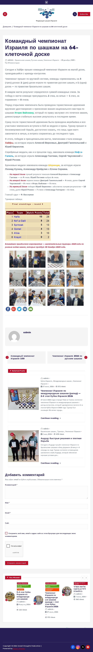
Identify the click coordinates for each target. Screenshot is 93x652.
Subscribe (84, 14)
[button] (83, 577)
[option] (18, 595)
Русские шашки (37, 60)
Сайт (7, 523)
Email (8, 513)
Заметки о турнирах (78, 583)
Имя (7, 503)
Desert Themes (19, 648)
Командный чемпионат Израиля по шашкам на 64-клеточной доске (40, 27)
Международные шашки (62, 381)
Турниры (60, 431)
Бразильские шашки (22, 60)
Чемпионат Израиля (51, 60)
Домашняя (7, 27)
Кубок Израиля (46, 381)
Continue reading (50, 418)
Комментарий (11, 485)
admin (10, 60)
